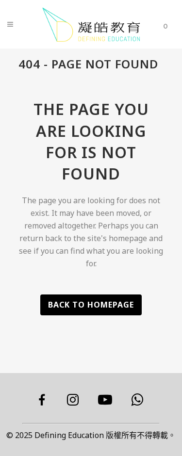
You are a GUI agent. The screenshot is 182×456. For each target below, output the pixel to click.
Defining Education (69, 435)
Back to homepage (91, 304)
